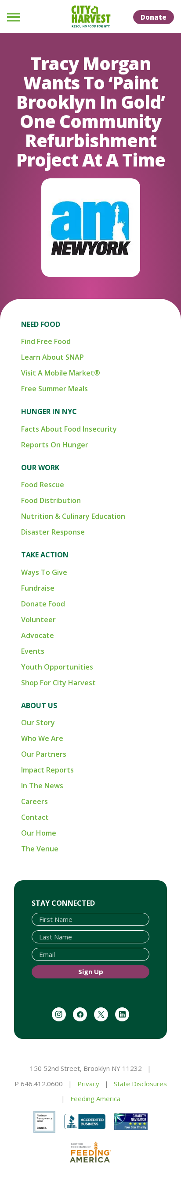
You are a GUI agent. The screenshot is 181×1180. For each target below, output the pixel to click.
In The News (42, 785)
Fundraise (37, 588)
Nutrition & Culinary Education (73, 516)
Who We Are (42, 738)
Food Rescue (42, 484)
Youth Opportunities (57, 667)
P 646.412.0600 (38, 1083)
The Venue (39, 849)
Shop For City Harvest (58, 682)
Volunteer (38, 619)
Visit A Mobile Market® (60, 373)
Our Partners (43, 754)
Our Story (38, 722)
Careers (34, 801)
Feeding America (95, 1098)
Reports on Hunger (54, 445)
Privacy (88, 1083)
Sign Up (90, 971)
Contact (35, 817)
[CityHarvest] (90, 16)
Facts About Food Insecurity (69, 429)
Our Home (38, 833)
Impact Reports (47, 770)
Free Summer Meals (54, 388)
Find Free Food (46, 341)
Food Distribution (51, 500)
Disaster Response (53, 532)
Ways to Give (44, 572)
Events (32, 651)
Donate (154, 17)
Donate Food (43, 604)
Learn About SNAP (52, 357)
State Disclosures (140, 1083)
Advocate (37, 635)
